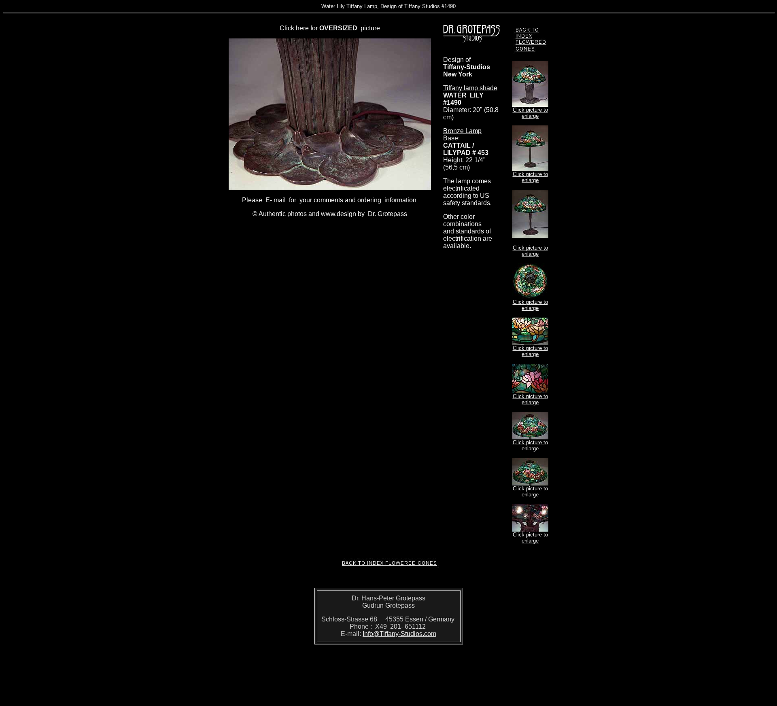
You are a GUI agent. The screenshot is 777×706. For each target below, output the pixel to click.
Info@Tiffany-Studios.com (399, 633)
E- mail (275, 200)
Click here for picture (330, 28)
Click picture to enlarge (530, 113)
